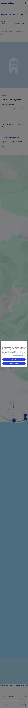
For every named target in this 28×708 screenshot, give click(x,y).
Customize (14, 359)
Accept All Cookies (14, 363)
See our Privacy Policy (18, 355)
